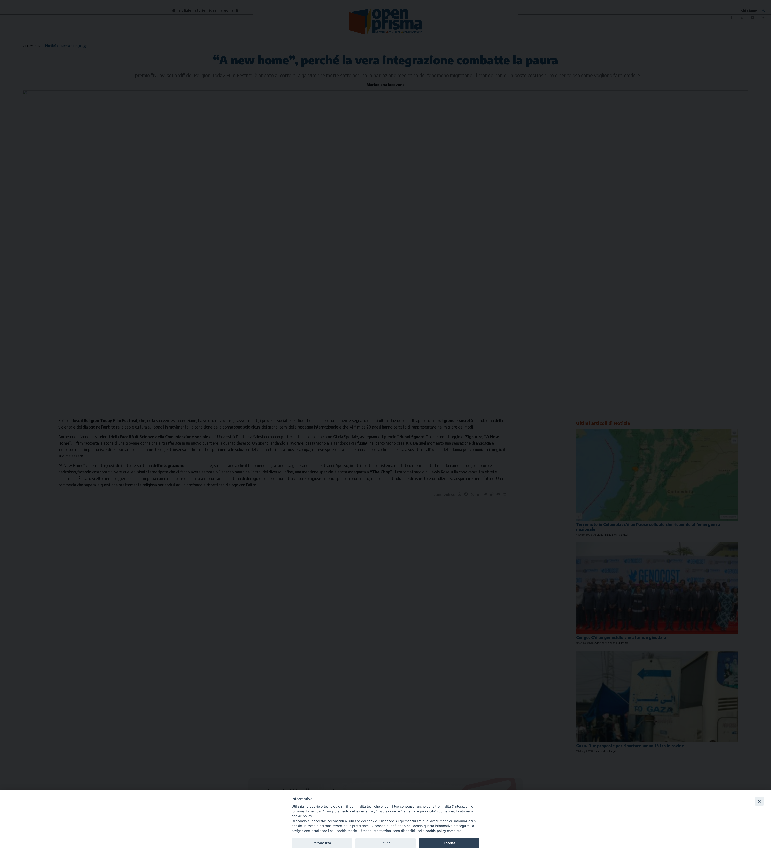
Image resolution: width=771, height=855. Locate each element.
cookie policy (435, 831)
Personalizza (322, 843)
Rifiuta (385, 843)
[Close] (759, 801)
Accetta (449, 843)
